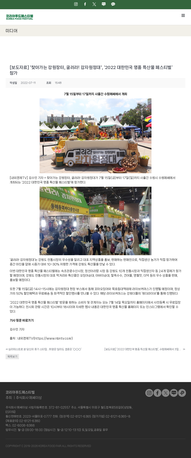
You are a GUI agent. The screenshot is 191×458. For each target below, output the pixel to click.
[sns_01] (157, 390)
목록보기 (12, 356)
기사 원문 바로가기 (22, 320)
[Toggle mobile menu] (183, 15)
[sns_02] (166, 390)
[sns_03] (149, 390)
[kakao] (182, 390)
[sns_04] (174, 390)
